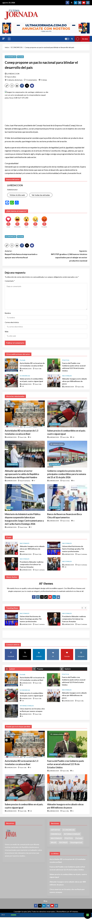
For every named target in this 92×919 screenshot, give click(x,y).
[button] (3, 39)
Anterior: (21, 254)
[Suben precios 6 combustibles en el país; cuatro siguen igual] (67, 414)
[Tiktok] (46, 597)
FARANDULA (56, 834)
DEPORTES (55, 830)
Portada (20, 57)
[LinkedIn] (54, 597)
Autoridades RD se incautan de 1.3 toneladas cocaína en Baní (11, 365)
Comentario (10, 281)
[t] (42, 597)
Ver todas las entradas (41, 195)
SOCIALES (63, 842)
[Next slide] (85, 607)
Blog (45, 901)
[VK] (79, 2)
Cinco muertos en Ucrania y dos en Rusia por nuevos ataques (11, 711)
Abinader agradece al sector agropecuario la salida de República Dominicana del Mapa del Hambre (22, 474)
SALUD (53, 842)
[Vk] (58, 597)
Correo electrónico (12, 322)
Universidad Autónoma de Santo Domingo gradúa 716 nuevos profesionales (53, 548)
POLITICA (65, 360)
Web (6, 332)
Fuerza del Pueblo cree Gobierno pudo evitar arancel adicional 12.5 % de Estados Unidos (53, 365)
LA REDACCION (13, 74)
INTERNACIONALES (27, 706)
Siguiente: (69, 256)
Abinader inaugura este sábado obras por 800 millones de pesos (53, 380)
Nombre (8, 313)
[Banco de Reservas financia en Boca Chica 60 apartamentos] (67, 497)
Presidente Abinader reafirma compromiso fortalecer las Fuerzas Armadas (11, 563)
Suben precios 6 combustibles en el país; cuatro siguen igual (11, 380)
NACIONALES (67, 376)
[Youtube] (84, 2)
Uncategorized (76, 842)
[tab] (18, 669)
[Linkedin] (75, 2)
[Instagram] (88, 2)
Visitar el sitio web (17, 195)
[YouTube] (50, 597)
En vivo (85, 39)
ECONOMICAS (11, 57)
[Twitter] (71, 2)
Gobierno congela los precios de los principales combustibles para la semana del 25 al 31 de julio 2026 (66, 474)
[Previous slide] (82, 607)
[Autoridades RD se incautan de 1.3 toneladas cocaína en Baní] (25, 414)
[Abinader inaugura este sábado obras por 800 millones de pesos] (67, 787)
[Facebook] (67, 2)
